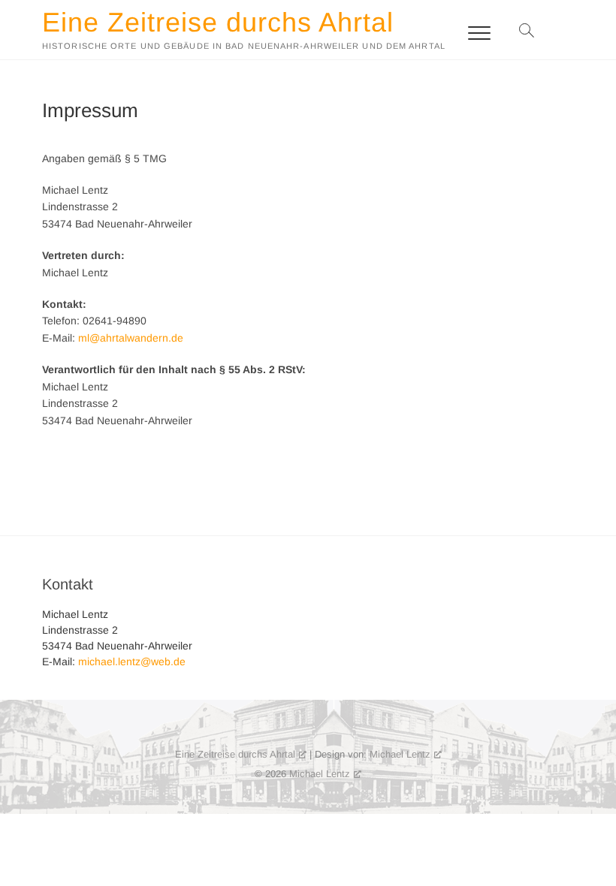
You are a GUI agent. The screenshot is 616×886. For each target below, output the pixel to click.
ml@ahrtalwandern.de (130, 338)
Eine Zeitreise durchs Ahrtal (218, 22)
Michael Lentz (400, 754)
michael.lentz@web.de (132, 661)
